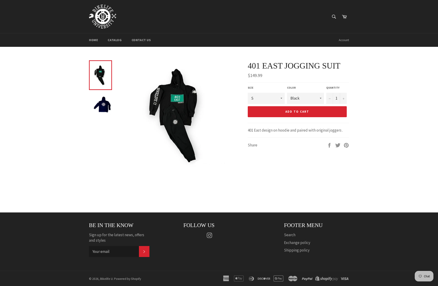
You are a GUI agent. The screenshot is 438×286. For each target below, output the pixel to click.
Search (289, 234)
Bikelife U (106, 279)
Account (344, 40)
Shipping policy (297, 250)
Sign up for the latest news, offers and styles (116, 237)
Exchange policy (297, 242)
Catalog (115, 40)
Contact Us (141, 40)
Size (250, 87)
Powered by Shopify (127, 279)
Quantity (332, 87)
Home (93, 40)
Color (291, 87)
